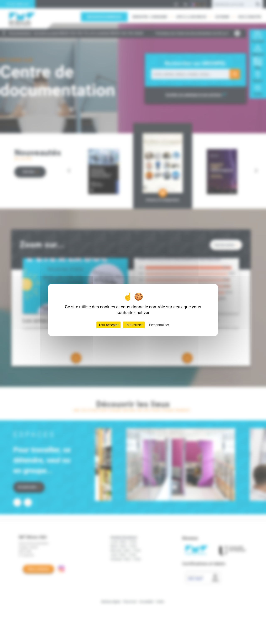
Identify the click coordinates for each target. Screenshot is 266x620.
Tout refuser (134, 325)
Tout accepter (108, 325)
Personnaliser (159, 325)
